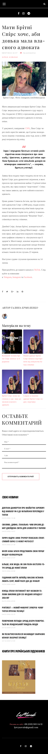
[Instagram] (23, 13)
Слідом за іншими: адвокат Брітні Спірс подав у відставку (33, 399)
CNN (27, 128)
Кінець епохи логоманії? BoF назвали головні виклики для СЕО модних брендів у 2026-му (22, 594)
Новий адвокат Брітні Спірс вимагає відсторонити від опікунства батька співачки (33, 360)
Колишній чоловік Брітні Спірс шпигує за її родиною (11, 359)
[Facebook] (18, 13)
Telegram (7, 277)
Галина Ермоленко (24, 307)
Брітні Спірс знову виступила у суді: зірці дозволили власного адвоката (11, 400)
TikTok (37, 270)
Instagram (17, 277)
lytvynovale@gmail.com (26, 727)
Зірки (5, 57)
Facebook (27, 277)
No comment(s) (29, 53)
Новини (13, 57)
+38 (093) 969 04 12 (33, 724)
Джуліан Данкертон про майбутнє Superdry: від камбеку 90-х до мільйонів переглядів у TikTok (23, 511)
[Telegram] (28, 13)
